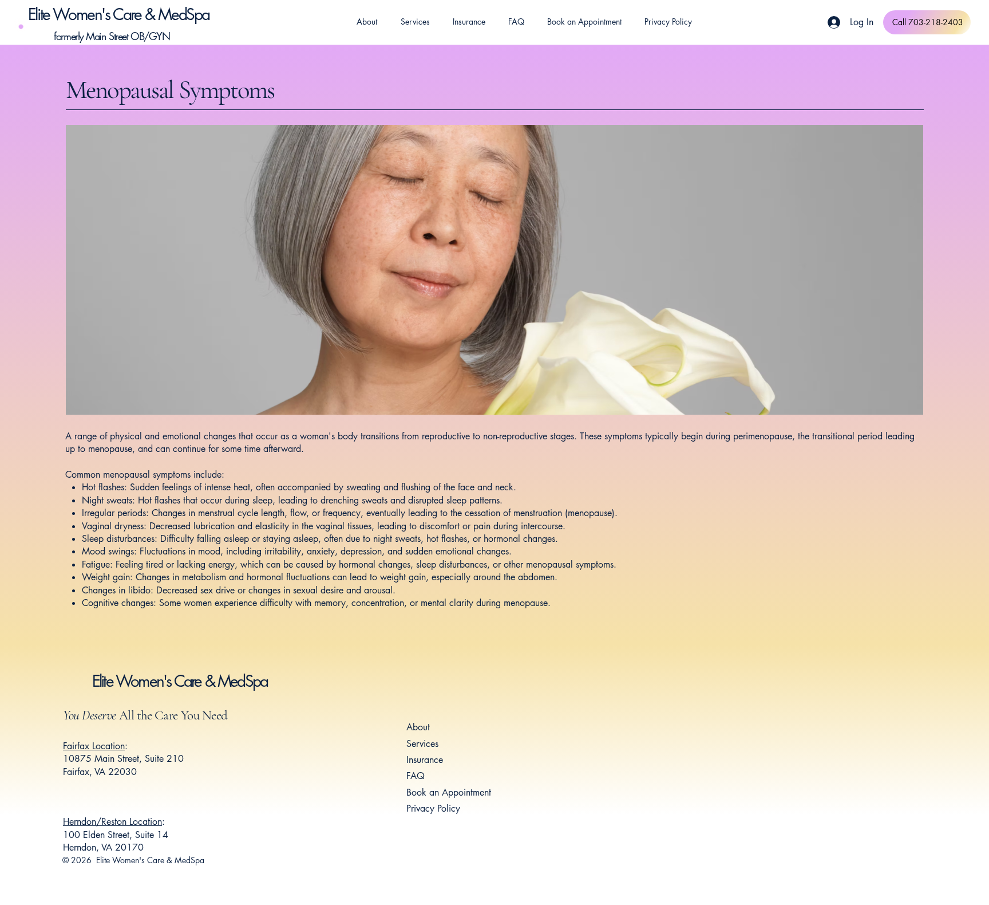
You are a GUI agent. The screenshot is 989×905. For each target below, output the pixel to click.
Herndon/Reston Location (112, 822)
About (418, 727)
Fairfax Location (94, 746)
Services (422, 744)
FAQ (415, 776)
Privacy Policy (433, 808)
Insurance (424, 760)
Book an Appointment (448, 792)
